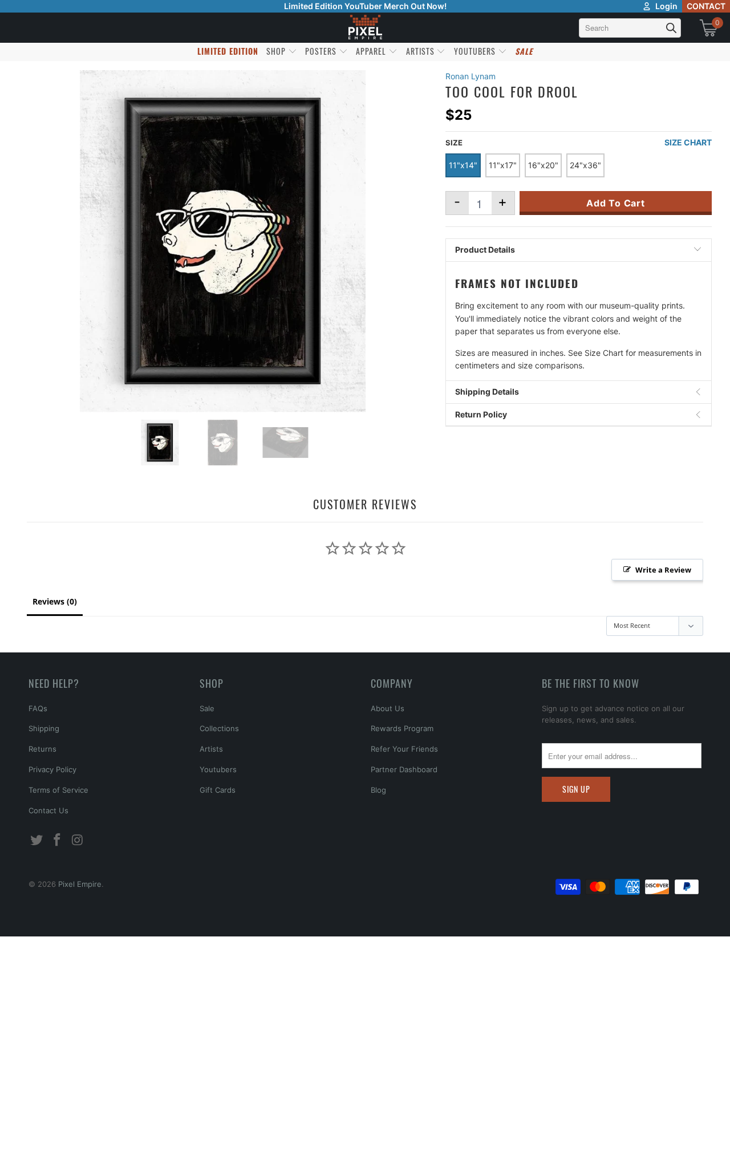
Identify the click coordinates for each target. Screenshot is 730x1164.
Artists (211, 748)
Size (454, 142)
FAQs (38, 708)
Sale (207, 708)
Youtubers (218, 769)
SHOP (277, 51)
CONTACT (706, 6)
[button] (38, 1144)
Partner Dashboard (404, 769)
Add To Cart (615, 203)
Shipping (44, 728)
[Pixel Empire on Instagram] (77, 840)
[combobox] (630, 28)
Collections (219, 728)
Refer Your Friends (404, 748)
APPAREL (372, 51)
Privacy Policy (52, 769)
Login (666, 6)
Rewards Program (402, 728)
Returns (42, 748)
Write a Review (663, 570)
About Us (387, 708)
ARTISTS (421, 51)
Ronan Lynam (470, 76)
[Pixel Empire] (365, 28)
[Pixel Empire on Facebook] (57, 840)
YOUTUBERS (476, 51)
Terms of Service (58, 789)
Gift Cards (218, 789)
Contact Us (48, 810)
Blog (378, 789)
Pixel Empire (80, 884)
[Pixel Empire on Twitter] (37, 840)
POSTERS (322, 51)
